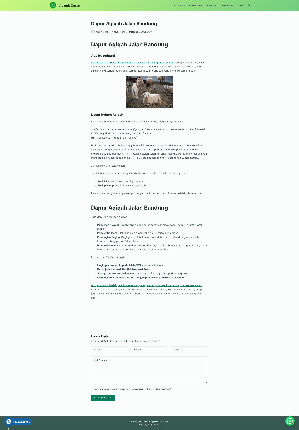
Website (177, 349)
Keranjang (227, 5)
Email (137, 349)
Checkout (212, 5)
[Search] (249, 5)
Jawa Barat (145, 32)
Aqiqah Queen (69, 5)
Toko (240, 5)
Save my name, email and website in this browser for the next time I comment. (133, 389)
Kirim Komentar (103, 397)
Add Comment (102, 360)
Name (97, 349)
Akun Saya (179, 5)
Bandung (133, 32)
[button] (290, 421)
